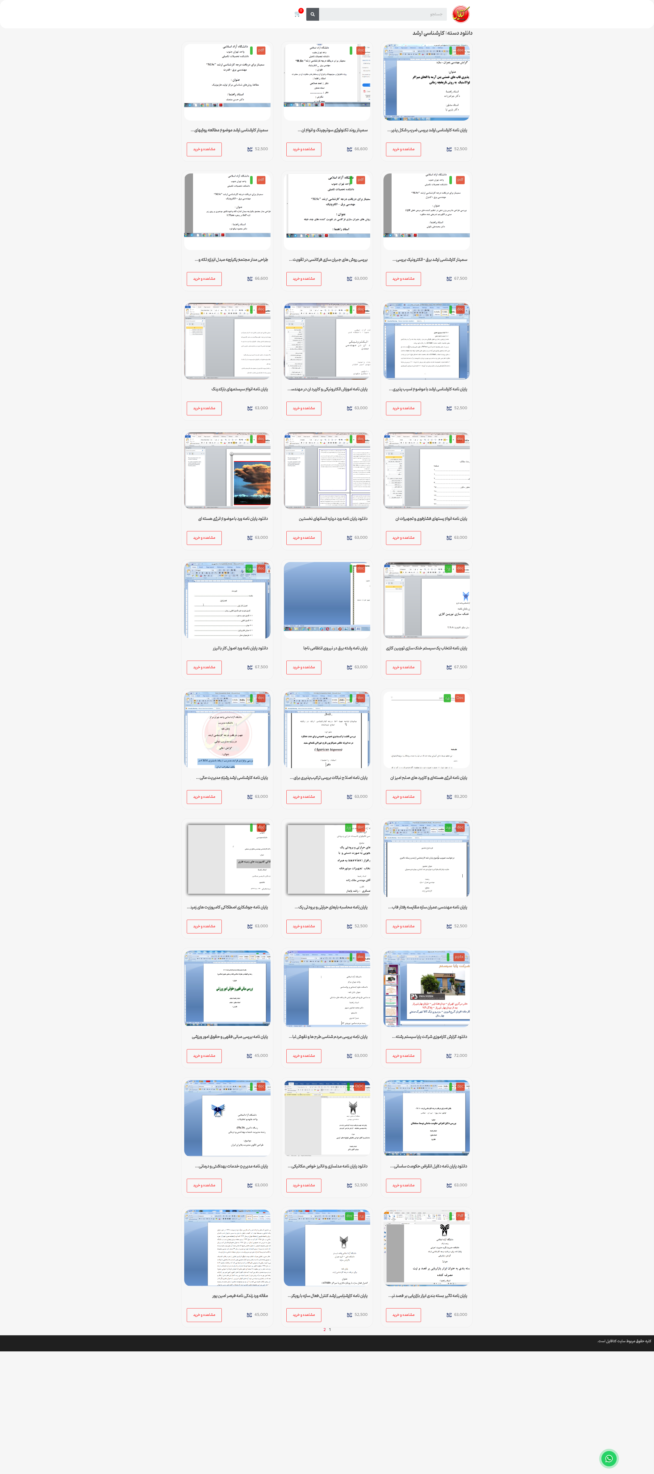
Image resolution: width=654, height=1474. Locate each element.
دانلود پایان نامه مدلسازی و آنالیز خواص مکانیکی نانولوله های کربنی (329, 1168)
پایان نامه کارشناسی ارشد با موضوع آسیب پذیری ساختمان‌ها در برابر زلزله (430, 391)
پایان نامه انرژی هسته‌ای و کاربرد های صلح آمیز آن (428, 778)
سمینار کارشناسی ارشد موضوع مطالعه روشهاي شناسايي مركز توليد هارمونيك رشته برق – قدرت (231, 132)
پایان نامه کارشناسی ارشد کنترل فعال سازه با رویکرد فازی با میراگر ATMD (328, 1298)
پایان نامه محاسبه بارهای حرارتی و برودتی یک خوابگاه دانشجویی (333, 909)
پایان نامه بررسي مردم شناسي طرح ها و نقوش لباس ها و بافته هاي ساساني (328, 1039)
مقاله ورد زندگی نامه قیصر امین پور (240, 1296)
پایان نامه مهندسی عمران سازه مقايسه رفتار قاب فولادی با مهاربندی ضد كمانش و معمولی (429, 909)
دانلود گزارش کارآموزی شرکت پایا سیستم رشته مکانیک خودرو (431, 1039)
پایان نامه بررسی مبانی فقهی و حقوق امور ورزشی (230, 1037)
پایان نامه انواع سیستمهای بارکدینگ (240, 389)
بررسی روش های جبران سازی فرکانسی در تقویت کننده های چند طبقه (330, 262)
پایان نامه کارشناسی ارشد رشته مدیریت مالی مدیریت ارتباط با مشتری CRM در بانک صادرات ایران (227, 780)
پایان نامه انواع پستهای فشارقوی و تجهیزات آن (431, 519)
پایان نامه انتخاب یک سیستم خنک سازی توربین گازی (426, 648)
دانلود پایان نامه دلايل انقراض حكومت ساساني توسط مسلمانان (430, 1168)
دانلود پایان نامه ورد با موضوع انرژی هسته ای (233, 519)
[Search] (312, 14)
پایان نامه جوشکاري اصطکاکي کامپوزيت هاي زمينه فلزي (228, 909)
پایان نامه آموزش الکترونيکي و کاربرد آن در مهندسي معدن (328, 391)
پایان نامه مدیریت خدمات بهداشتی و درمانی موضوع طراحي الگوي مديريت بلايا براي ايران (233, 1168)
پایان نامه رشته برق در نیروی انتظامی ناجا (335, 648)
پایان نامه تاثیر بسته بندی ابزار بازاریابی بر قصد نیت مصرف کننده (427, 1298)
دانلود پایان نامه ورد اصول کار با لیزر (240, 648)
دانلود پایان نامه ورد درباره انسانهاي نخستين (333, 519)
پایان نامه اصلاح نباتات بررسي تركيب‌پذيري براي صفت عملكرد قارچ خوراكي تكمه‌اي (331, 780)
